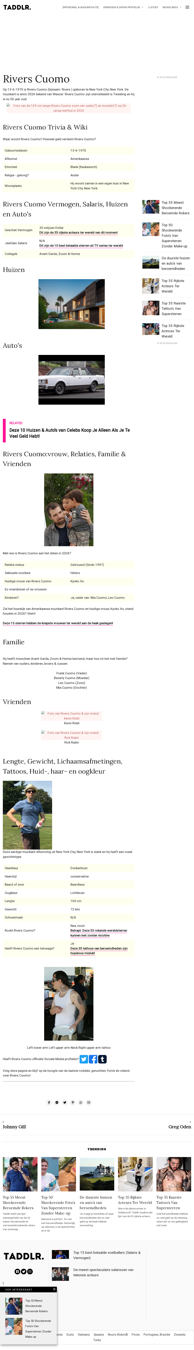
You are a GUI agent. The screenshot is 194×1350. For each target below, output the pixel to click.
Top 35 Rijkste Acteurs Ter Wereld (173, 286)
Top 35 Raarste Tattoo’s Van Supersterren (174, 308)
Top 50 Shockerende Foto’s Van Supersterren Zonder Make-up (174, 235)
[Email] (30, 1271)
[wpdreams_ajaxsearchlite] (81, 7)
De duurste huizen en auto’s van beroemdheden (176, 263)
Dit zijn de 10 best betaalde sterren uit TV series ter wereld (81, 245)
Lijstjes (153, 7)
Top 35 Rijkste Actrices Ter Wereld (173, 331)
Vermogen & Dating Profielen (121, 7)
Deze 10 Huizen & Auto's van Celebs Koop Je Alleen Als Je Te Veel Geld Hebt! (69, 433)
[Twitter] (24, 1271)
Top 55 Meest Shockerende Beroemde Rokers (176, 208)
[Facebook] (17, 1271)
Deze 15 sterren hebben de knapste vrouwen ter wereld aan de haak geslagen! (58, 623)
